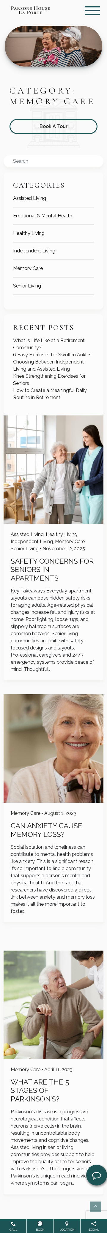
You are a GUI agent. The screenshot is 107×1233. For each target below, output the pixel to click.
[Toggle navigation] (92, 10)
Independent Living (34, 251)
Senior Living (27, 286)
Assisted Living (29, 198)
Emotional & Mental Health (42, 216)
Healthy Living (29, 233)
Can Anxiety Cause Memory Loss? (46, 830)
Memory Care (28, 268)
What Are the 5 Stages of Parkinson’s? (40, 1091)
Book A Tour (53, 126)
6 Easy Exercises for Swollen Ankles (52, 355)
